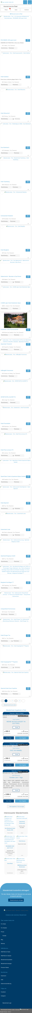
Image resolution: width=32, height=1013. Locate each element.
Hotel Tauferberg (5, 181)
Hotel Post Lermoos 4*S (7, 450)
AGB (2, 979)
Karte (16, 9)
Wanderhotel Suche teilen (10, 705)
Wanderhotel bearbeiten (6, 959)
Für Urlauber (4, 927)
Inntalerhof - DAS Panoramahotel (9, 329)
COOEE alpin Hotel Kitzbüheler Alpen (11, 303)
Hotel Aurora (22, 841)
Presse (2, 931)
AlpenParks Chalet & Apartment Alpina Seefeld (13, 476)
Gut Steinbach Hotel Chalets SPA (10, 829)
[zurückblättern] (4, 27)
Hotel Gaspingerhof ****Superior (9, 662)
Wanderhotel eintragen (6, 963)
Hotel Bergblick (5, 250)
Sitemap (3, 943)
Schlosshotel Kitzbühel (7, 215)
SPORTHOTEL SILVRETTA (8, 397)
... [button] (15, 700)
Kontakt (4, 935)
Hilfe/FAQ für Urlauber (6, 955)
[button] (2, 700)
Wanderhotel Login (6, 1003)
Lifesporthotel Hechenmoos (8, 609)
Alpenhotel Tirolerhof (6, 344)
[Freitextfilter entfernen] (25, 2)
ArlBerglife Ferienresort (7, 370)
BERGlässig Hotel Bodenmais (22, 866)
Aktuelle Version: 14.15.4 (5, 1011)
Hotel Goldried (4, 76)
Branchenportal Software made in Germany (10, 1009)
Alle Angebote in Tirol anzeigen (16, 806)
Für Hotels (3, 923)
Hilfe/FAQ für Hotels (5, 951)
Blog (2, 939)
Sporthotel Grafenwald (22, 822)
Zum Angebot (22, 738)
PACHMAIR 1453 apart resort (8, 40)
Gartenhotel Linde (5, 529)
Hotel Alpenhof (5, 503)
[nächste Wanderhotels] (23, 700)
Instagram (3, 995)
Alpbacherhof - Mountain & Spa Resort (11, 276)
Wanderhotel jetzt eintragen (16, 900)
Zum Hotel (8, 738)
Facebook (3, 992)
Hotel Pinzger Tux (5, 635)
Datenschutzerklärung (6, 983)
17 (19, 700)
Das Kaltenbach (5, 147)
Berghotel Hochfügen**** (7, 582)
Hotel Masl (10, 863)
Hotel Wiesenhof (5, 113)
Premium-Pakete (5, 967)
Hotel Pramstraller (5, 423)
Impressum (3, 975)
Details (16, 727)
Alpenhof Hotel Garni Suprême (9, 688)
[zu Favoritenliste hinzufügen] (2, 17)
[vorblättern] (27, 27)
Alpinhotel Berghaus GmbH (8, 556)
